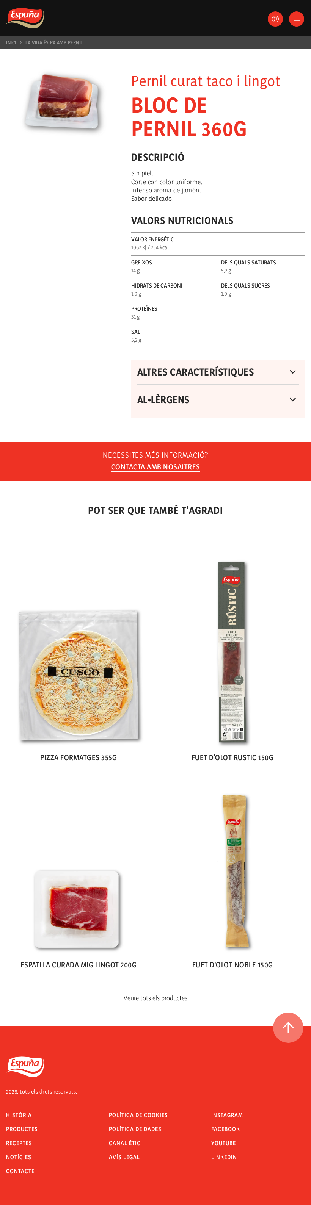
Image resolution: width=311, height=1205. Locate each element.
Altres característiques (195, 372)
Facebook (225, 1129)
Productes (22, 1129)
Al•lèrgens (163, 399)
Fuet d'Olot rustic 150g (233, 757)
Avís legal (124, 1157)
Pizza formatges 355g (78, 757)
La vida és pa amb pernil (54, 42)
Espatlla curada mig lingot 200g (78, 964)
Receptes (19, 1143)
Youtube (223, 1143)
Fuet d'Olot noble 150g (232, 964)
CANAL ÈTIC (125, 1143)
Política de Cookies (138, 1115)
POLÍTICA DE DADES (135, 1129)
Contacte (20, 1171)
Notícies (18, 1157)
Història (19, 1115)
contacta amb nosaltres (155, 466)
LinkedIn (224, 1157)
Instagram (227, 1115)
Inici (11, 42)
